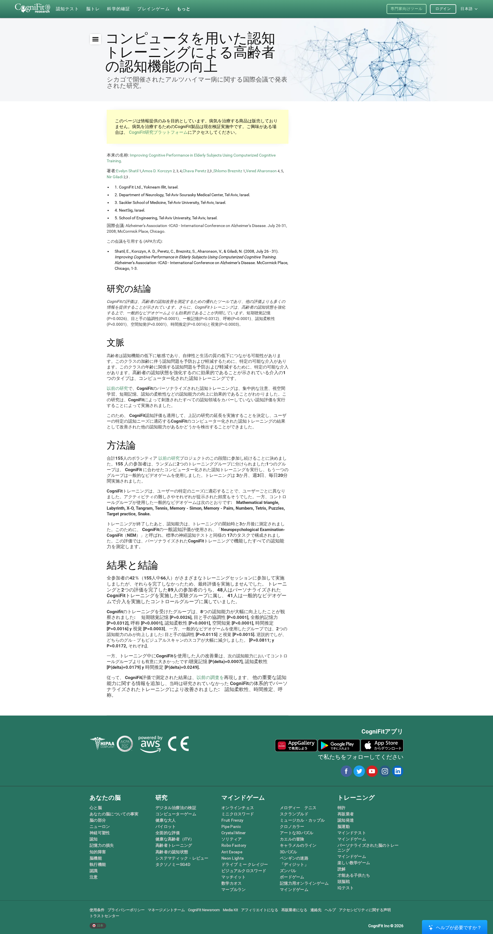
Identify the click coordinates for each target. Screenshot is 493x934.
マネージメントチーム (166, 910)
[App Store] (382, 745)
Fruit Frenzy (232, 820)
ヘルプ (330, 910)
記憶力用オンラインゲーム (304, 883)
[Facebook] (346, 771)
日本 (99, 925)
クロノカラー (292, 826)
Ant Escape (231, 852)
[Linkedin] (397, 771)
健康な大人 (165, 820)
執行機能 (98, 864)
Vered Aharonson (261, 171)
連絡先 (316, 910)
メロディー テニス (298, 807)
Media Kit (230, 910)
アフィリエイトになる (259, 910)
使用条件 (97, 910)
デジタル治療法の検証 (175, 807)
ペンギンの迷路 (294, 858)
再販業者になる (294, 910)
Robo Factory (233, 845)
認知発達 (346, 820)
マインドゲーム (294, 889)
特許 (342, 807)
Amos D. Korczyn (157, 171)
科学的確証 (118, 8)
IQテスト (346, 888)
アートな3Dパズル (297, 832)
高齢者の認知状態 (171, 852)
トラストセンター (104, 916)
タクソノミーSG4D (172, 864)
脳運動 (344, 826)
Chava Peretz (194, 171)
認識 (94, 870)
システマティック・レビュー (182, 858)
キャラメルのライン (298, 845)
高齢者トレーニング (173, 845)
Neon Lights (232, 858)
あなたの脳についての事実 (114, 814)
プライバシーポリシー (126, 910)
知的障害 (98, 852)
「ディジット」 (294, 864)
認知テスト (67, 8)
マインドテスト (352, 832)
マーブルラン (233, 889)
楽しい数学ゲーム (354, 862)
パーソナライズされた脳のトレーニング (368, 847)
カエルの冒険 (292, 839)
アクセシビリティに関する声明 (365, 910)
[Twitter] (359, 771)
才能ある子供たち (354, 875)
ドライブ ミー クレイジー (244, 864)
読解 (342, 869)
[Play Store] (339, 745)
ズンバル (288, 870)
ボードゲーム (292, 877)
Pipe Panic (231, 826)
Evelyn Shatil (127, 171)
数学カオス (231, 883)
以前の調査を (210, 677)
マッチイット (233, 877)
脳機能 (96, 858)
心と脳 (96, 807)
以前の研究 (117, 388)
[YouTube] (372, 771)
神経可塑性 (100, 832)
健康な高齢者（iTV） (174, 839)
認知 (94, 839)
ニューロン (100, 826)
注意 (94, 877)
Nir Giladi (115, 177)
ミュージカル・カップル (302, 820)
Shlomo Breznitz (227, 171)
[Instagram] (385, 771)
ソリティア (231, 839)
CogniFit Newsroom (204, 910)
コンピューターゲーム (175, 814)
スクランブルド (294, 814)
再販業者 (346, 814)
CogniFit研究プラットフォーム (158, 132)
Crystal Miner (233, 832)
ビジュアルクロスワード (243, 870)
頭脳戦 (344, 881)
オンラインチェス (237, 807)
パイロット (165, 826)
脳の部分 (98, 820)
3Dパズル (288, 852)
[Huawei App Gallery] (296, 745)
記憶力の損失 (102, 845)
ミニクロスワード (237, 814)
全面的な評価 (167, 832)
